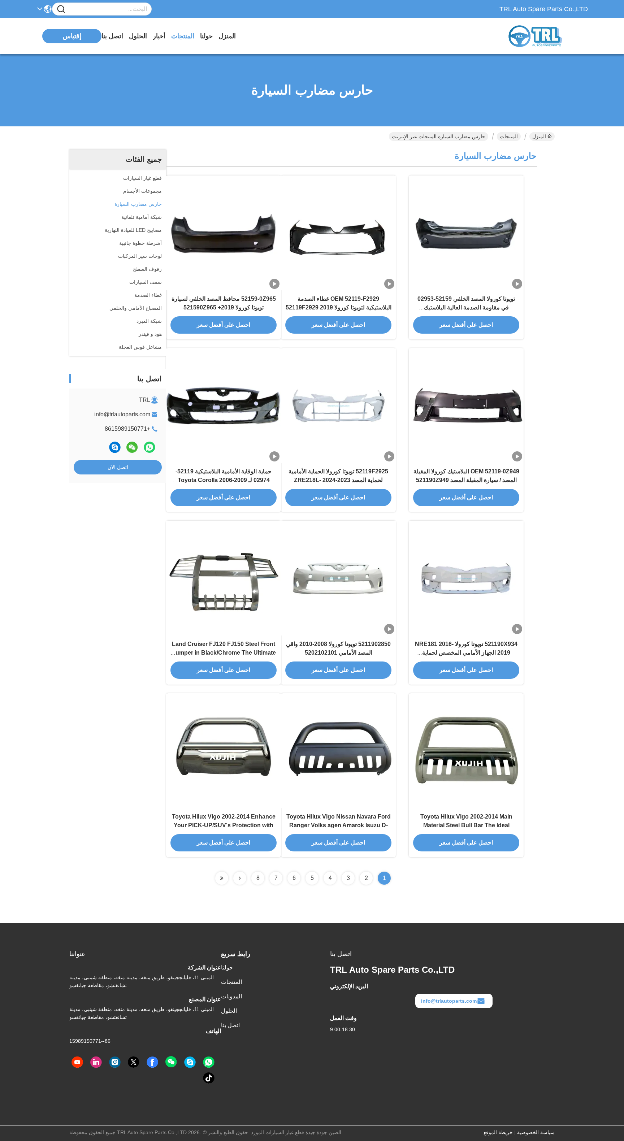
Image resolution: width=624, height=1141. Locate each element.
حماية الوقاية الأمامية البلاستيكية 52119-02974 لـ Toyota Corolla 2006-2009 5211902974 (224, 480)
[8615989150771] (208, 1062)
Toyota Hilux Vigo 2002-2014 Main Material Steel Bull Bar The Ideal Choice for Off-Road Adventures (466, 825)
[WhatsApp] (149, 447)
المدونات (231, 996)
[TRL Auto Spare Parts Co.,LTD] (548, 36)
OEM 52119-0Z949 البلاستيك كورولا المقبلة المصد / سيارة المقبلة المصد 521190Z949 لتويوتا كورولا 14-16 (466, 480)
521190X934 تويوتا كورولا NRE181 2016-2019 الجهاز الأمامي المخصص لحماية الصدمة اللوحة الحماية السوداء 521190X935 (466, 652)
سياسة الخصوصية (536, 1132)
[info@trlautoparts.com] (114, 447)
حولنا (206, 36)
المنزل (227, 36)
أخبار (159, 36)
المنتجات (182, 36)
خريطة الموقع (498, 1132)
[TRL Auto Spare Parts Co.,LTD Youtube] (77, 1062)
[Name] (61, 9)
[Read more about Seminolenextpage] (239, 878)
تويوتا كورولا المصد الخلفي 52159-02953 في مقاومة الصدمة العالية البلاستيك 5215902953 (466, 307)
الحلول (138, 36)
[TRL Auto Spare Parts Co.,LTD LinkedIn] (96, 1062)
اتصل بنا (112, 36)
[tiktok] (208, 1078)
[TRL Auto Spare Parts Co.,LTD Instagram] (114, 1062)
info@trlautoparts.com (122, 414)
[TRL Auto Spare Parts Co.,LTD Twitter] (133, 1062)
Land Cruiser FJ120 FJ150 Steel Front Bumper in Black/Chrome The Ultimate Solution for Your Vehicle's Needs (223, 652)
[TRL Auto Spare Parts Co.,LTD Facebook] (152, 1062)
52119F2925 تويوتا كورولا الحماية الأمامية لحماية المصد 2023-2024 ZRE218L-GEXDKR (338, 480)
